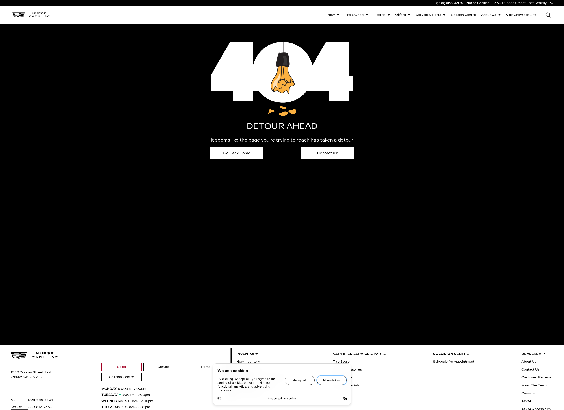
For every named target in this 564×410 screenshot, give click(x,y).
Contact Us (530, 369)
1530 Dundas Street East (31, 372)
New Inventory (248, 361)
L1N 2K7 (36, 377)
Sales (121, 367)
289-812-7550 (40, 407)
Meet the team (534, 385)
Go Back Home (236, 153)
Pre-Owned (354, 15)
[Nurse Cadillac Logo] (31, 15)
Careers (528, 393)
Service (164, 367)
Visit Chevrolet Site (521, 15)
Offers (400, 15)
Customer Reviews (536, 377)
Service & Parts (428, 15)
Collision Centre (463, 15)
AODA (526, 401)
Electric (379, 15)
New (331, 15)
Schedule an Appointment (453, 361)
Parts (205, 367)
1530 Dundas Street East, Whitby (520, 3)
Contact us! (327, 153)
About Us (488, 15)
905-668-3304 (40, 400)
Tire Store (341, 361)
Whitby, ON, (20, 377)
